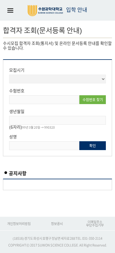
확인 (92, 145)
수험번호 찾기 (93, 99)
